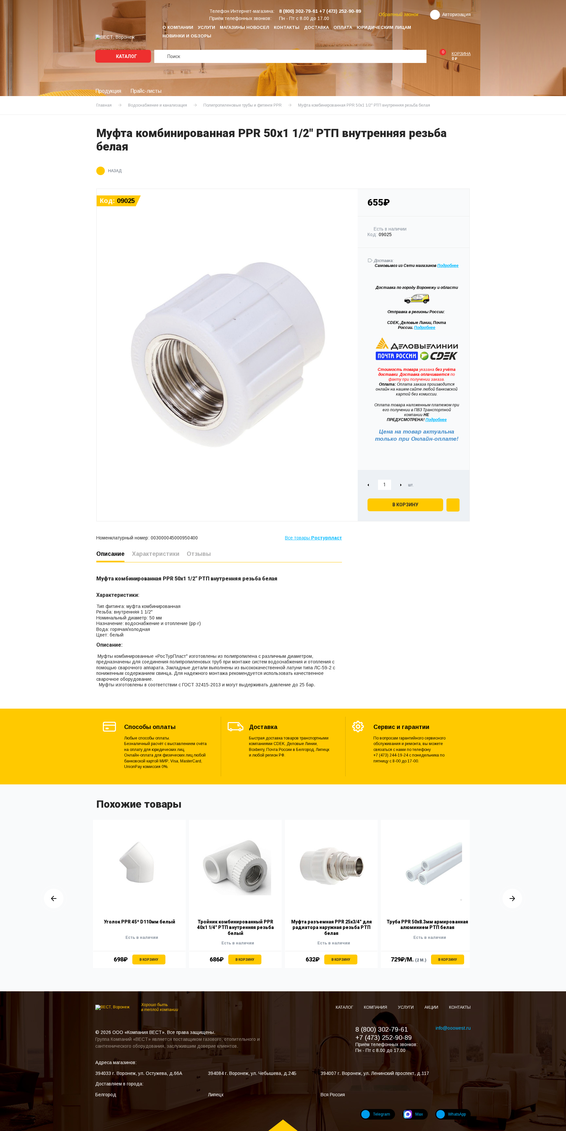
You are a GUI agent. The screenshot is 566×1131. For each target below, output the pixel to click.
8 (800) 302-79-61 (381, 1029)
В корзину (405, 504)
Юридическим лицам (384, 27)
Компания (376, 1007)
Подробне (446, 265)
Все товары (313, 537)
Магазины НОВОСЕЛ (244, 27)
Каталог (126, 56)
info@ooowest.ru (453, 1028)
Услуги (206, 27)
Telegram (381, 1114)
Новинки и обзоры (186, 35)
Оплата (342, 27)
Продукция (108, 91)
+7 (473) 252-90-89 (383, 1037)
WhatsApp (457, 1114)
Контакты (286, 27)
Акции (431, 1007)
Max (419, 1114)
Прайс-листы (145, 91)
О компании (177, 27)
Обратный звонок (399, 14)
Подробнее (424, 327)
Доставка (316, 27)
